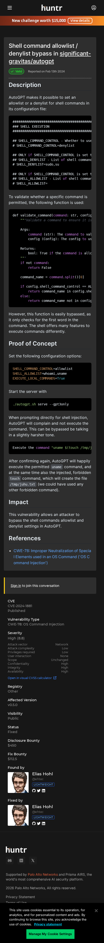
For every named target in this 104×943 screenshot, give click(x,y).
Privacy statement (48, 924)
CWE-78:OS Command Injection (36, 624)
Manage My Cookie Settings (50, 934)
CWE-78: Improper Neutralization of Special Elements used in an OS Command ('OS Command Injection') (52, 556)
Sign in (16, 585)
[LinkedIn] (21, 860)
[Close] (96, 910)
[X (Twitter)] (33, 860)
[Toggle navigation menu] (10, 8)
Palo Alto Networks (43, 874)
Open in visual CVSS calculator (30, 678)
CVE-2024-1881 (20, 606)
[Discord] (10, 860)
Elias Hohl (42, 774)
